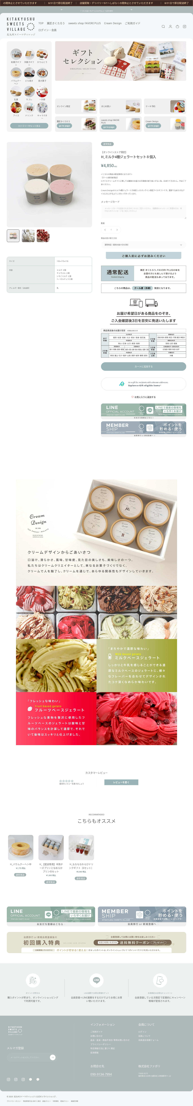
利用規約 (56, 1101)
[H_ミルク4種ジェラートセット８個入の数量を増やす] (117, 229)
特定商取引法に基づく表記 (102, 1048)
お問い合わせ (96, 1036)
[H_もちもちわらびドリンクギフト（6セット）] (81, 847)
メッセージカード (110, 201)
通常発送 (107, 144)
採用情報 (94, 1052)
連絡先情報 (74, 1101)
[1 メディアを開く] (49, 184)
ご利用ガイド (96, 1031)
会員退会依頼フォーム (148, 1040)
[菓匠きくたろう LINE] (30, 1079)
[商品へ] (13, 235)
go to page (64, 125)
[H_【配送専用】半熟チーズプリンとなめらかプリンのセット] (51, 847)
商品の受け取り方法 (109, 238)
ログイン (142, 1031)
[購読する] (53, 1057)
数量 (103, 223)
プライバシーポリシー (100, 1044)
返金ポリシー (46, 1101)
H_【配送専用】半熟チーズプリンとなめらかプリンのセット (51, 868)
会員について (144, 1036)
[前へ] (62, 9)
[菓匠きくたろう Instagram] (16, 1079)
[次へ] (131, 9)
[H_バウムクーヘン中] (20, 847)
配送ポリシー (64, 1101)
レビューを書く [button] (121, 782)
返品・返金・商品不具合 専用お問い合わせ (110, 1040)
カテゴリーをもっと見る (29, 126)
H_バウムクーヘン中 (20, 864)
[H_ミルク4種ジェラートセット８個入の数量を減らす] (104, 229)
